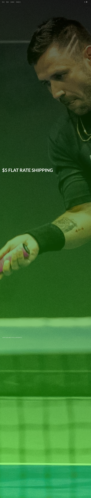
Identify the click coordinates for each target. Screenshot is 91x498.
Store (3, 2)
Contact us (18, 2)
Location (12, 2)
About (7, 2)
